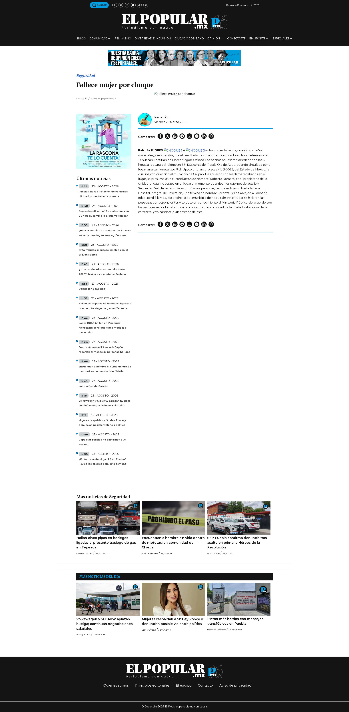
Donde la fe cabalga (92, 288)
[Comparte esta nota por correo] (189, 136)
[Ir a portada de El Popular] (174, 21)
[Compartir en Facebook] (160, 136)
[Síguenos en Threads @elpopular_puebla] (145, 5)
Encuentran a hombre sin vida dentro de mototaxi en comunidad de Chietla (105, 369)
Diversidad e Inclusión (153, 38)
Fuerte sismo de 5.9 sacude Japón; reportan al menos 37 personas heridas (104, 349)
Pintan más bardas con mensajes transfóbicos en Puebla (235, 621)
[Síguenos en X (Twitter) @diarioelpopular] (121, 5)
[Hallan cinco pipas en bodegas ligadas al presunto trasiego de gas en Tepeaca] (108, 518)
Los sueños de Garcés (93, 386)
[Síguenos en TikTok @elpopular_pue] (139, 5)
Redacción (162, 117)
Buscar (101, 5)
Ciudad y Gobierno (189, 38)
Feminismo (123, 38)
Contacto (205, 685)
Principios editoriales (152, 685)
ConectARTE (236, 38)
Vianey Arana (83, 634)
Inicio (81, 38)
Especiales (280, 38)
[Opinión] (174, 57)
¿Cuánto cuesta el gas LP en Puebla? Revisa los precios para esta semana (102, 461)
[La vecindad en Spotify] (103, 141)
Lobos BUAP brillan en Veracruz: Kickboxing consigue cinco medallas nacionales (102, 327)
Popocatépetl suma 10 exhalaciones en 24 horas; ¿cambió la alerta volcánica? (104, 213)
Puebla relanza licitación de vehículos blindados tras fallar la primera (103, 194)
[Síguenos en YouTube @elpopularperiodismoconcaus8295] (133, 5)
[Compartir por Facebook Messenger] (197, 136)
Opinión (213, 38)
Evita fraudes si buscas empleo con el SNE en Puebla (103, 252)
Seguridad (85, 75)
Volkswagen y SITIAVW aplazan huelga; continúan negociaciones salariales (104, 403)
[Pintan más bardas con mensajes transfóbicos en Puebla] (238, 599)
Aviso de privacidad (235, 685)
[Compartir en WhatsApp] (175, 136)
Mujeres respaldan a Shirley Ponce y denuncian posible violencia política (102, 422)
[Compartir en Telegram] (182, 136)
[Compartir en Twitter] (168, 136)
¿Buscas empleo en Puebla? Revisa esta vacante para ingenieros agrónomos (105, 233)
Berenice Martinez (216, 629)
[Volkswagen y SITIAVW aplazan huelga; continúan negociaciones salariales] (108, 599)
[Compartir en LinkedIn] (204, 136)
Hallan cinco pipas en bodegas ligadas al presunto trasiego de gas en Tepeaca (105, 306)
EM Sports (257, 38)
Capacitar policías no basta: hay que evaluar (102, 442)
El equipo (183, 685)
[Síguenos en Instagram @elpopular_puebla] (127, 5)
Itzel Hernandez (84, 553)
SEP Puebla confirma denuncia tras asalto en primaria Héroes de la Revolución (237, 542)
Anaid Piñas (213, 553)
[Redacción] (145, 119)
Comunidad (98, 38)
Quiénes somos (116, 685)
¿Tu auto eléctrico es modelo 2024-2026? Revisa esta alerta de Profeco (102, 271)
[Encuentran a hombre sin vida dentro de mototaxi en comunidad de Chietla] (173, 518)
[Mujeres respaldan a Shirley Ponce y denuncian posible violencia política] (173, 599)
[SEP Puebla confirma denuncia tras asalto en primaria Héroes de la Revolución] (238, 518)
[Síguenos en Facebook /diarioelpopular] (114, 5)
